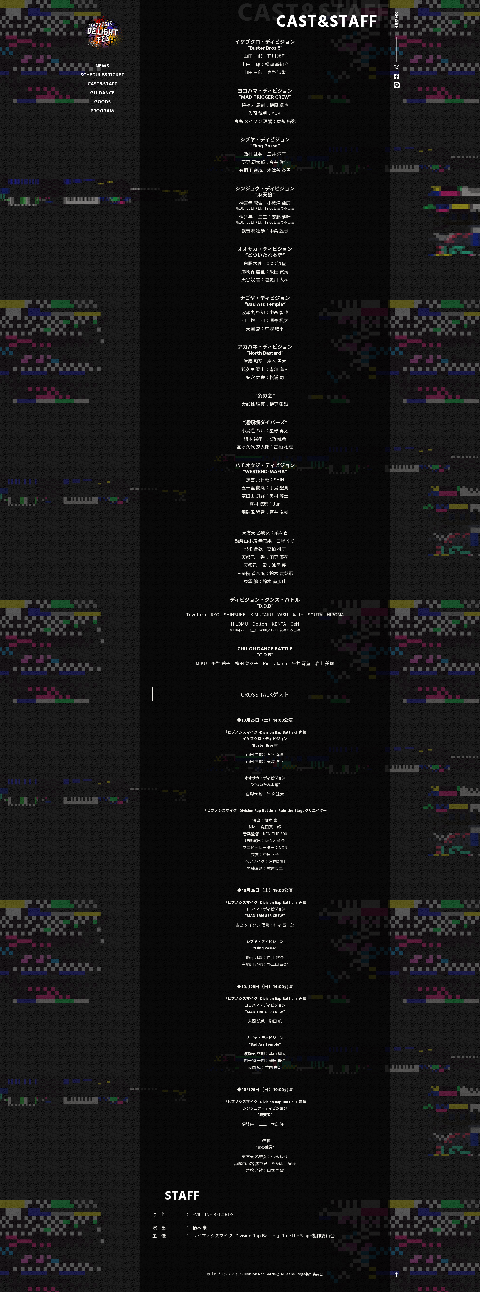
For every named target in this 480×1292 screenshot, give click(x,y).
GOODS (102, 101)
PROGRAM (102, 110)
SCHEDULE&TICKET (102, 74)
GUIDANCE (102, 92)
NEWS (102, 65)
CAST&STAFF (103, 83)
